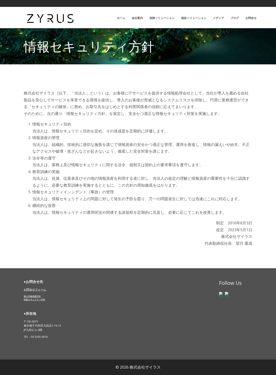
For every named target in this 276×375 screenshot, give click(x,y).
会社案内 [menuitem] (137, 18)
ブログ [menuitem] (235, 18)
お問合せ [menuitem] (251, 18)
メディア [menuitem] (218, 18)
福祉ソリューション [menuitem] (193, 18)
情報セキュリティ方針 (34, 299)
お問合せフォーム (35, 289)
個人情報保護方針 (32, 296)
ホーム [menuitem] (121, 18)
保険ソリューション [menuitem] (162, 18)
